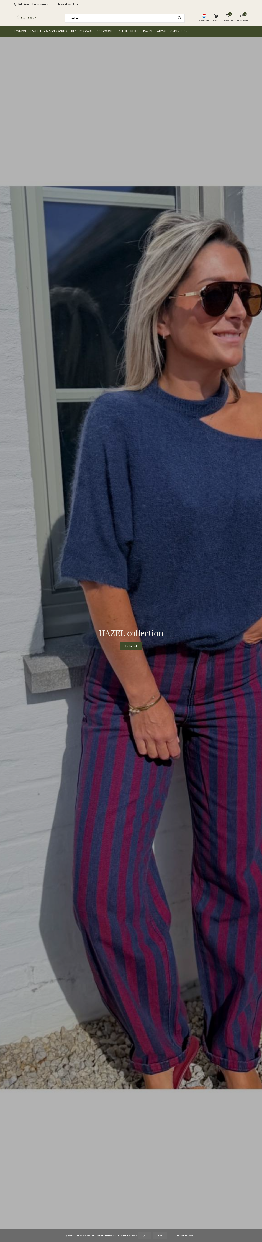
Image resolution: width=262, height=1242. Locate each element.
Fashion (20, 31)
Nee (160, 1235)
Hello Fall (131, 646)
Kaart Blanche (154, 31)
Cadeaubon (178, 31)
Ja (144, 1235)
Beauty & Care (82, 31)
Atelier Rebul (128, 31)
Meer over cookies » (184, 1235)
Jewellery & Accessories (48, 31)
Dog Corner (105, 31)
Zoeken (180, 18)
